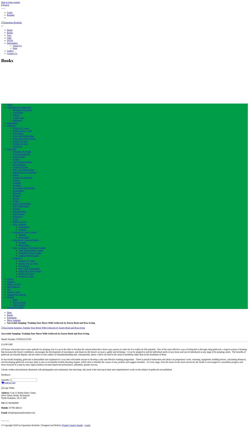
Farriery (16, 159)
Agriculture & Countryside (19, 107)
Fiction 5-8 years (20, 141)
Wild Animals (19, 305)
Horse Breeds (19, 157)
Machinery (17, 120)
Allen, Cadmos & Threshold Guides (29, 248)
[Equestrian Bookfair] (11, 22)
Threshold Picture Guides (30, 253)
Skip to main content (10, 2)
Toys (9, 35)
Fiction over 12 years (22, 131)
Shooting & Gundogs (22, 110)
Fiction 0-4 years (20, 144)
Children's (11, 125)
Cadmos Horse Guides (28, 255)
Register (10, 15)
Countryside (18, 118)
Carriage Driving (20, 167)
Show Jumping (19, 224)
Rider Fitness (19, 214)
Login (9, 12)
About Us (17, 45)
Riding (16, 175)
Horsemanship (19, 211)
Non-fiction (18, 133)
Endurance (17, 216)
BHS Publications (21, 206)
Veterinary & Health (22, 151)
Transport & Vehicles (16, 294)
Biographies (12, 123)
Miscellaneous (19, 164)
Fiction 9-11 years (21, 128)
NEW (9, 105)
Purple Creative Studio (72, 425)
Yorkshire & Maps (15, 307)
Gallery (10, 51)
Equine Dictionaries (22, 203)
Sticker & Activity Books (24, 138)
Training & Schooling (22, 177)
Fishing (16, 115)
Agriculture (18, 112)
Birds (15, 300)
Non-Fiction (24, 266)
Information (12, 43)
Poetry (16, 219)
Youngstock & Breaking (24, 188)
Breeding (17, 185)
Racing (16, 198)
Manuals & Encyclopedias (25, 172)
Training (22, 229)
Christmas (17, 146)
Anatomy (17, 183)
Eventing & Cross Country (25, 232)
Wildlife (10, 297)
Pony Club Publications (23, 136)
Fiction (16, 201)
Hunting (16, 209)
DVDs (10, 40)
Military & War (20, 222)
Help (15, 48)
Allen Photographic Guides (30, 250)
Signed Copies (13, 292)
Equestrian (12, 149)
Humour (16, 196)
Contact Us (12, 53)
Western (16, 180)
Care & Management (22, 162)
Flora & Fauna (19, 302)
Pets (9, 289)
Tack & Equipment (21, 154)
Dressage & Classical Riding (26, 240)
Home (10, 30)
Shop (9, 312)
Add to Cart (9, 382)
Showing (17, 193)
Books (10, 32)
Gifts (9, 38)
